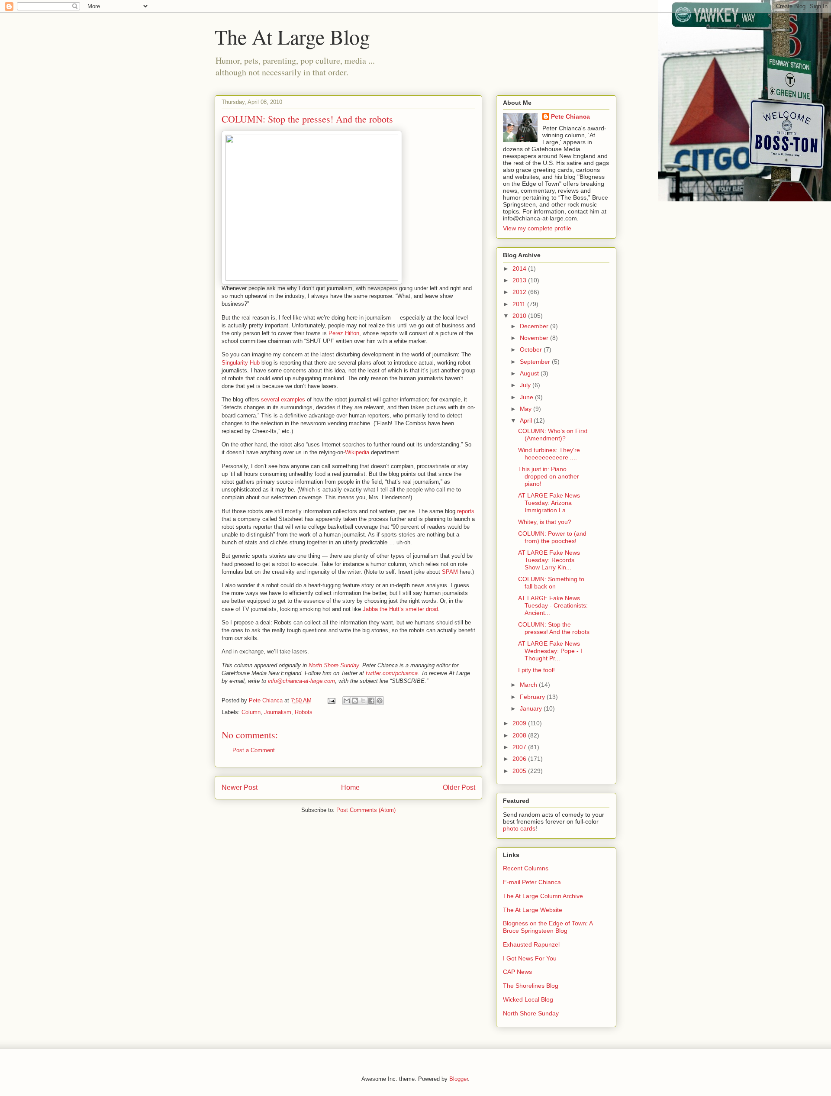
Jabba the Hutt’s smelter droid (400, 609)
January (532, 708)
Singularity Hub (241, 362)
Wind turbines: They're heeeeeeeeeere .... (549, 453)
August (530, 373)
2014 (520, 268)
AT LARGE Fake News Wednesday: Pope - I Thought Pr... (550, 651)
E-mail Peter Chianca (532, 882)
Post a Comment (253, 750)
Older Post (459, 787)
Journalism (277, 712)
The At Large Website (532, 909)
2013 (520, 280)
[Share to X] (363, 700)
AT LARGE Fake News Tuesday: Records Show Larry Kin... (549, 560)
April (527, 420)
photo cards (519, 828)
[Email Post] (331, 700)
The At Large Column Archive (543, 895)
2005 (520, 770)
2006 (520, 758)
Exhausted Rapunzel (531, 944)
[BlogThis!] (355, 700)
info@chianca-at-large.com (301, 681)
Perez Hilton (344, 333)
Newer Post (240, 787)
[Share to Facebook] (371, 700)
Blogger (458, 1079)
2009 (520, 723)
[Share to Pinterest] (379, 700)
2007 (520, 747)
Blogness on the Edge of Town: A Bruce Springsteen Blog (548, 927)
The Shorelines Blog (530, 985)
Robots (303, 712)
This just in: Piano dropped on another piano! (548, 476)
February (533, 696)
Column (251, 712)
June (527, 397)
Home (350, 787)
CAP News (517, 971)
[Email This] (346, 700)
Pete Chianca (570, 116)
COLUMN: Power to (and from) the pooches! (552, 537)
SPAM (450, 572)
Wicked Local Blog (528, 999)
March (529, 684)
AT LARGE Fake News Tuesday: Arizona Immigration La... (549, 503)
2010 (520, 315)
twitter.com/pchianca (392, 673)
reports (465, 511)
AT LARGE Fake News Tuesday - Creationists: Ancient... (553, 605)
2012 (520, 291)
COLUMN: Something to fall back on (551, 582)
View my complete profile (537, 228)
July (526, 384)
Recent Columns (525, 868)
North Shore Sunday (334, 665)
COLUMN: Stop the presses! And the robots (553, 628)
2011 (519, 304)
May (526, 408)
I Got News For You (530, 958)
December (535, 326)
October (532, 349)
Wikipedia (357, 452)
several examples (283, 399)
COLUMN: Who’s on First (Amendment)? (552, 434)
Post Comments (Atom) (366, 810)
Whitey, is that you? (544, 521)
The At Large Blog (292, 36)
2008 (520, 735)
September (536, 361)
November (535, 337)
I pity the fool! (536, 669)
